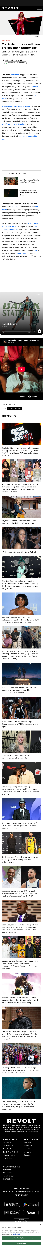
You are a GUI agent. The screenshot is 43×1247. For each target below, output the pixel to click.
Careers (27, 1155)
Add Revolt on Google (16, 62)
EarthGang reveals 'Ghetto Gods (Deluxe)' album (29, 181)
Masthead (28, 1146)
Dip (35, 250)
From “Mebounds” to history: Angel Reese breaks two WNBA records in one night (20, 724)
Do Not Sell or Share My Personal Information (21, 1238)
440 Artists (7, 1158)
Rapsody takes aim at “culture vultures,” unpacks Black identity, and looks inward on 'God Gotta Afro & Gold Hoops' (20, 1000)
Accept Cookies (21, 1243)
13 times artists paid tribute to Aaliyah (19, 552)
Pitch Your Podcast (10, 1152)
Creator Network (9, 1155)
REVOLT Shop (9, 1179)
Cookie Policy (17, 1234)
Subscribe (7, 1170)
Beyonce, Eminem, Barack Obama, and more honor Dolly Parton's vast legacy (19, 521)
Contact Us (7, 1173)
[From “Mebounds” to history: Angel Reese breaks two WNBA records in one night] (21, 708)
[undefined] (11, 181)
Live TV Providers (10, 1149)
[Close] (40, 1224)
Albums (10, 408)
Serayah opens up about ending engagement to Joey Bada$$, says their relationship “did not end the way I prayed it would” (20, 790)
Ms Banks (15, 75)
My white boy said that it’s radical (16, 106)
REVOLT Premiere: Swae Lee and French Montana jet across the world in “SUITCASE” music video (20, 690)
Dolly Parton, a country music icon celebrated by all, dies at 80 (17, 756)
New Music (6, 40)
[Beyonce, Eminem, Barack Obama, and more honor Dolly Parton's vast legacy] (21, 507)
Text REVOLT (8, 1176)
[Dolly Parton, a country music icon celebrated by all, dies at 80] (21, 742)
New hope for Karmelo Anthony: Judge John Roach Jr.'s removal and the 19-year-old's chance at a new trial (20, 1070)
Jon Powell (9, 60)
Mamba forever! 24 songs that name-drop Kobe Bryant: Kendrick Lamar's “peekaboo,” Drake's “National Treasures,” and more (20, 965)
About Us (27, 1143)
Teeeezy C (15, 207)
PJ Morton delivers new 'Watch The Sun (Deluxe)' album (29, 192)
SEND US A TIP (21, 1195)
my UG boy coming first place (14, 124)
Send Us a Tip (29, 1149)
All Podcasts (8, 1146)
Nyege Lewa (21, 253)
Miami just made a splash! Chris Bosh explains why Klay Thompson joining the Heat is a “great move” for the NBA (19, 893)
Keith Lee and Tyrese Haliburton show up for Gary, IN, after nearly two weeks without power (20, 859)
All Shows (7, 1143)
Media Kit (27, 1152)
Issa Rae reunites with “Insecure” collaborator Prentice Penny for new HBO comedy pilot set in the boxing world (20, 620)
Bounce (35, 86)
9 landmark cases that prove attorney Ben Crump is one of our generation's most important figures (20, 825)
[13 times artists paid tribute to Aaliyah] (21, 538)
